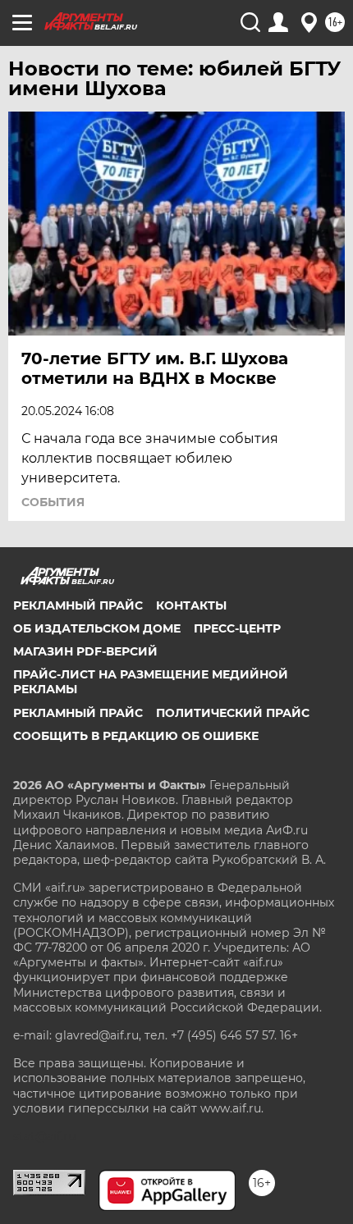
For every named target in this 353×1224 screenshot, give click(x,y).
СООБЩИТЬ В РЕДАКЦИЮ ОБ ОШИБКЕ (136, 735)
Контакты (191, 605)
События (53, 502)
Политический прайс (232, 713)
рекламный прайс (78, 713)
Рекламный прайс (78, 605)
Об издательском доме (97, 628)
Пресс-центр (237, 628)
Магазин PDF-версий (85, 651)
